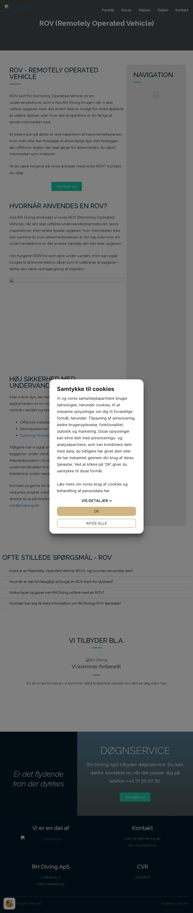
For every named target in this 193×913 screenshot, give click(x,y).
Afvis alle (96, 523)
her (106, 490)
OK (96, 511)
